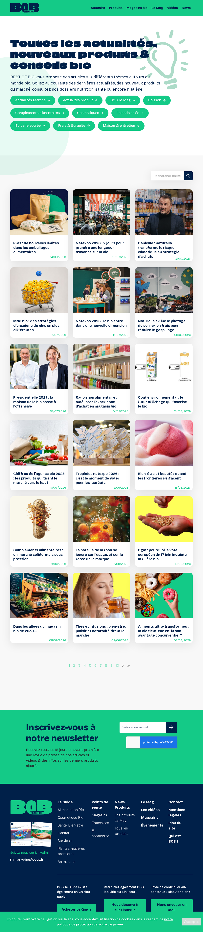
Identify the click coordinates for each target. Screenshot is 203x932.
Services (65, 841)
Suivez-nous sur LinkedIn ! (29, 852)
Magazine (150, 817)
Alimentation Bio (71, 810)
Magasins (99, 815)
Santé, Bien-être (70, 825)
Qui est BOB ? (175, 839)
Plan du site (175, 825)
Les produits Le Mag (125, 818)
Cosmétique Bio (70, 817)
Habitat (63, 833)
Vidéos (172, 8)
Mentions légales (177, 812)
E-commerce (100, 833)
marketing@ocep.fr (28, 859)
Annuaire (98, 8)
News (186, 8)
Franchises (100, 823)
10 (117, 665)
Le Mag (157, 8)
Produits (116, 8)
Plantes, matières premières (71, 851)
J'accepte (191, 922)
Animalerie (66, 861)
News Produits (122, 805)
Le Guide (65, 802)
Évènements (152, 825)
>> (129, 665)
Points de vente (100, 805)
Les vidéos (150, 810)
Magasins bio (136, 8)
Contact (176, 802)
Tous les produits (121, 831)
